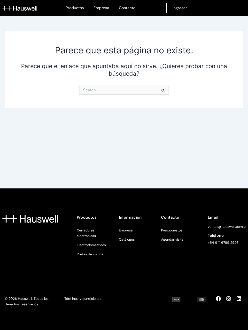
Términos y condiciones (82, 298)
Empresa (101, 7)
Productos (75, 7)
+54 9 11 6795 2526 (223, 242)
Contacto (127, 7)
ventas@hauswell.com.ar (227, 226)
